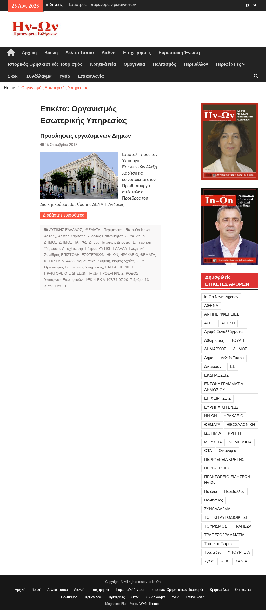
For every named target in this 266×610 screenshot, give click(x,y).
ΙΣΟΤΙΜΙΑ (212, 433)
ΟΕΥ (140, 261)
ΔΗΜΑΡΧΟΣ (215, 349)
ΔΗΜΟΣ (50, 242)
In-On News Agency (221, 296)
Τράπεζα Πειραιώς (220, 543)
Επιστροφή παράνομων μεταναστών (102, 4)
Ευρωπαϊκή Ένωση (179, 52)
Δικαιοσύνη (213, 366)
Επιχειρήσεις (137, 52)
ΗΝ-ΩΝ (112, 255)
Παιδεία (210, 491)
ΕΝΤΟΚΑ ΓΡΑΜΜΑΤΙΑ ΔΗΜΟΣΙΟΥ (223, 387)
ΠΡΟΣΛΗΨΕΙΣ (112, 273)
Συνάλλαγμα (38, 76)
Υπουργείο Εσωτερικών (63, 280)
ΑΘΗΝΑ (211, 305)
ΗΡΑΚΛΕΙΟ (129, 255)
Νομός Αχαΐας (123, 261)
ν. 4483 (68, 261)
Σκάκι (13, 76)
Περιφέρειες (228, 64)
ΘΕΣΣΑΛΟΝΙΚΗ (241, 424)
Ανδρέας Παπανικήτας (105, 236)
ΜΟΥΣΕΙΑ (213, 442)
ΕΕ (232, 366)
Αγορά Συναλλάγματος (224, 331)
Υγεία (64, 76)
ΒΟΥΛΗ (237, 340)
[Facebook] (247, 5)
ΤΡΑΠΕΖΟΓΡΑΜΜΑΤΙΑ (224, 535)
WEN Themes (150, 604)
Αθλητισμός (214, 340)
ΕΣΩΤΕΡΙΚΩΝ (93, 255)
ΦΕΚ (88, 280)
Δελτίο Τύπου (232, 358)
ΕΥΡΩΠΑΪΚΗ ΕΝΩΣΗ (222, 407)
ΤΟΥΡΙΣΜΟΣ (215, 526)
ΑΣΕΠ (209, 323)
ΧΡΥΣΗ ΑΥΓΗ (55, 286)
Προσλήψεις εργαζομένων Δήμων (85, 136)
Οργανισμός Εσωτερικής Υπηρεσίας (73, 267)
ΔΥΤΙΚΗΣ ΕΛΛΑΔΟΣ (65, 230)
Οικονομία (227, 450)
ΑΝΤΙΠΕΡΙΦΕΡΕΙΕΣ (221, 314)
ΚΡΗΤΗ (234, 433)
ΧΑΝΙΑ (241, 561)
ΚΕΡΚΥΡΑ (52, 261)
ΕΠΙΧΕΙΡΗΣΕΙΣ (217, 398)
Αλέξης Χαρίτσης (71, 236)
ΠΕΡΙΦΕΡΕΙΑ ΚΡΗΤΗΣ (224, 459)
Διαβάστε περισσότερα (63, 215)
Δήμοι (140, 236)
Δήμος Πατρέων (102, 242)
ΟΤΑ (208, 450)
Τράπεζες (212, 552)
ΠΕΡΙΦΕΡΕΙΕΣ (130, 267)
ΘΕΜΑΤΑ (92, 230)
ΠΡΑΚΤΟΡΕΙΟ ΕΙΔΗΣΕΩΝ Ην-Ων (71, 273)
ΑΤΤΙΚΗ (228, 323)
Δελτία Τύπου (79, 52)
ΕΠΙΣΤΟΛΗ (70, 255)
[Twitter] (255, 5)
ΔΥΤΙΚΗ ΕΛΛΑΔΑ (113, 248)
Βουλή (51, 52)
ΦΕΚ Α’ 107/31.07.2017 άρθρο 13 (121, 280)
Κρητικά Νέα (103, 64)
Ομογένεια (134, 64)
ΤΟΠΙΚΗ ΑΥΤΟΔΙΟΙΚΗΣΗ (226, 517)
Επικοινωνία (91, 76)
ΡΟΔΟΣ (132, 273)
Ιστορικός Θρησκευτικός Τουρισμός (45, 64)
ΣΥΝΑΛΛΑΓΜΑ (217, 509)
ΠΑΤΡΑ (110, 267)
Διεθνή (108, 52)
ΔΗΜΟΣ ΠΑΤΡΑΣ (73, 242)
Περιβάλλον (196, 64)
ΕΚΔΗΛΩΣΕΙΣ (216, 375)
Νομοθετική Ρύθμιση (93, 261)
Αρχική (29, 52)
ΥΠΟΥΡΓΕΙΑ (239, 552)
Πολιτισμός (164, 64)
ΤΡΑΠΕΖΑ (242, 526)
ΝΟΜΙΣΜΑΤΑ (240, 442)
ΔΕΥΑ (129, 236)
